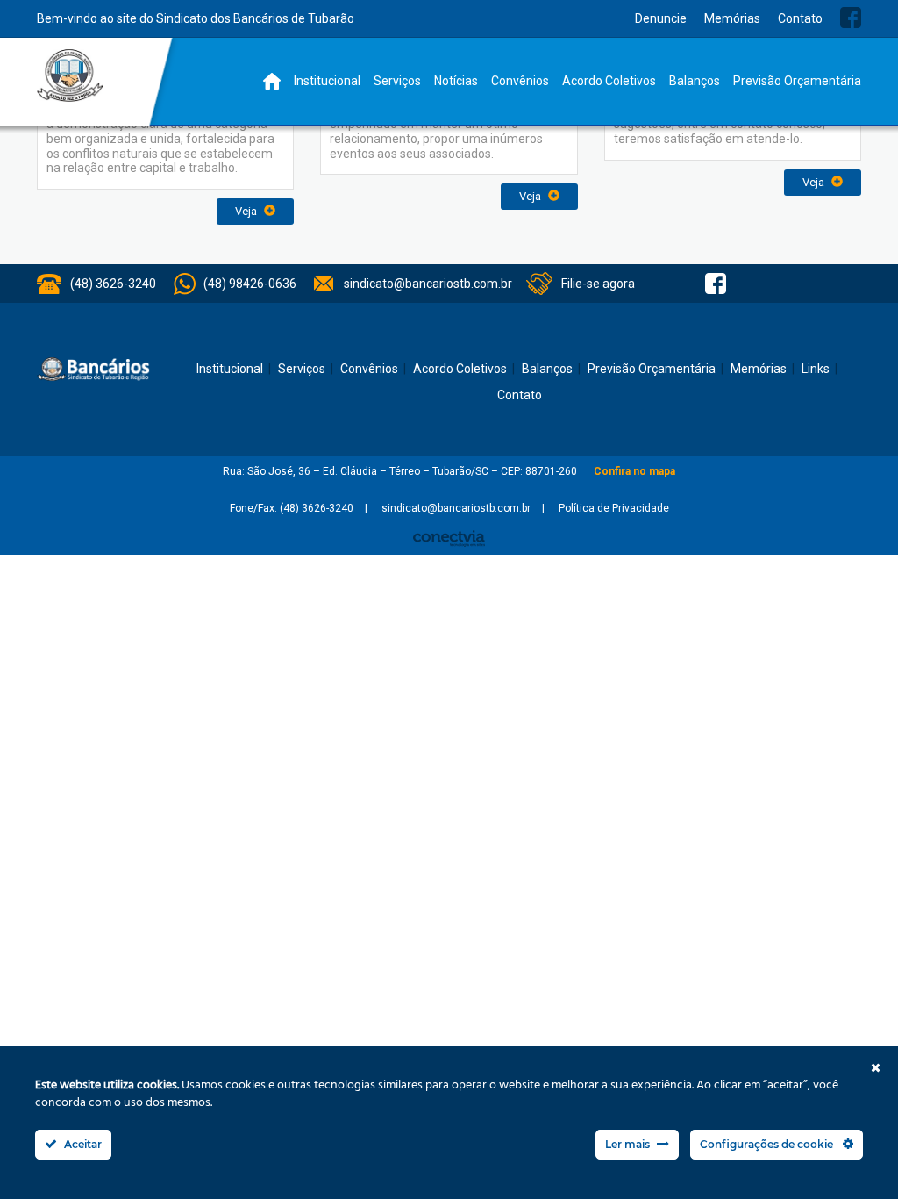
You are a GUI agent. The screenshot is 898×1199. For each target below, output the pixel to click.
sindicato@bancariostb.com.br (428, 283)
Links (816, 369)
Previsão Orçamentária (797, 81)
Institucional (327, 81)
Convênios (520, 81)
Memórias (732, 18)
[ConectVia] (449, 538)
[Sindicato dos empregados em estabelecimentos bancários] (70, 75)
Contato (800, 18)
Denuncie (661, 18)
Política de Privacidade (614, 508)
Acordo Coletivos (609, 81)
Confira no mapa (634, 471)
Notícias (456, 81)
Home (272, 81)
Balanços (694, 81)
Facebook (850, 17)
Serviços (397, 81)
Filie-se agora (598, 283)
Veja (247, 211)
